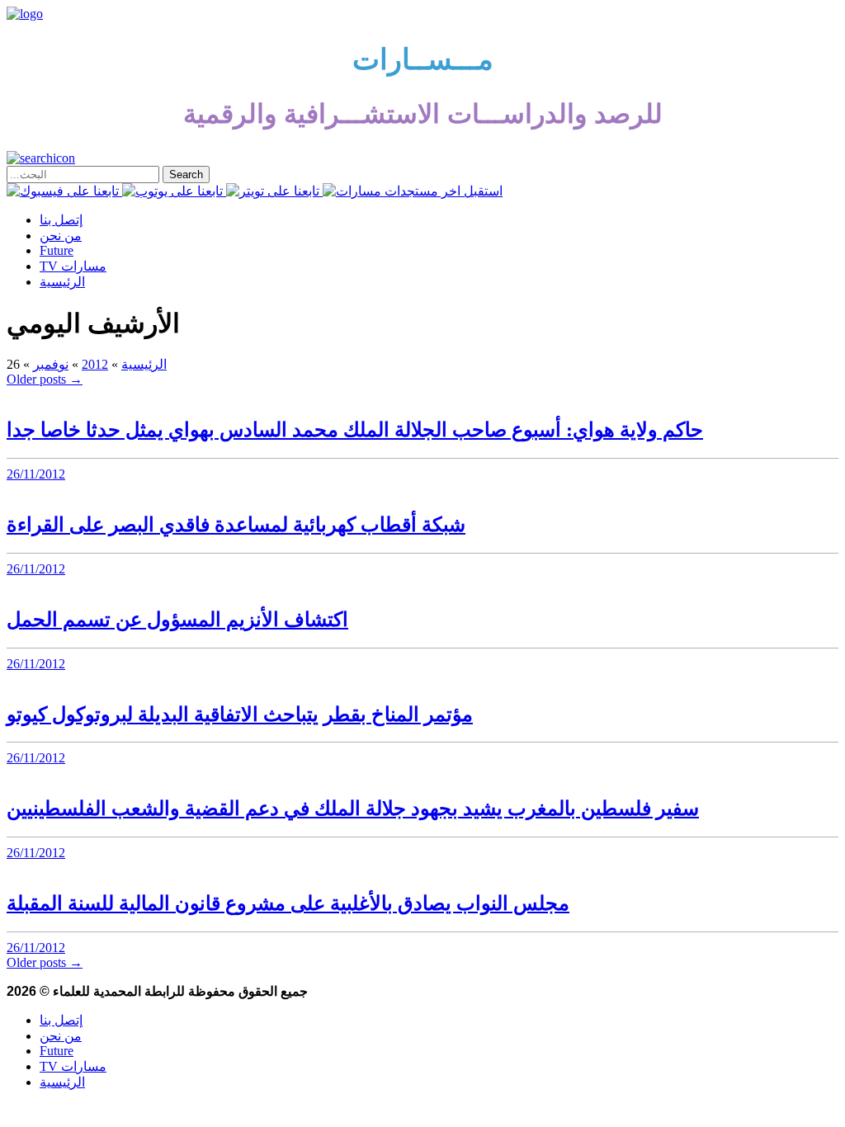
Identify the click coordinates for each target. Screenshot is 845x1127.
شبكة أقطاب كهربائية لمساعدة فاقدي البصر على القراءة (236, 524)
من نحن (61, 236)
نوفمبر (50, 364)
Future (56, 250)
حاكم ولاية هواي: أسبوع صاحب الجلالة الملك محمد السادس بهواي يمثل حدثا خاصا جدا (355, 430)
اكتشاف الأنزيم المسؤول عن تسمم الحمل (177, 619)
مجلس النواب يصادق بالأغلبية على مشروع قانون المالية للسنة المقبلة (288, 903)
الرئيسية (62, 282)
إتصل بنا (61, 220)
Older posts (45, 379)
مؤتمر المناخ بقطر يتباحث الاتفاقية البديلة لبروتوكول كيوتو (240, 714)
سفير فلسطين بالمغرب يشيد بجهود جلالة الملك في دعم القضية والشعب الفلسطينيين (353, 808)
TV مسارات (73, 266)
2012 (95, 364)
